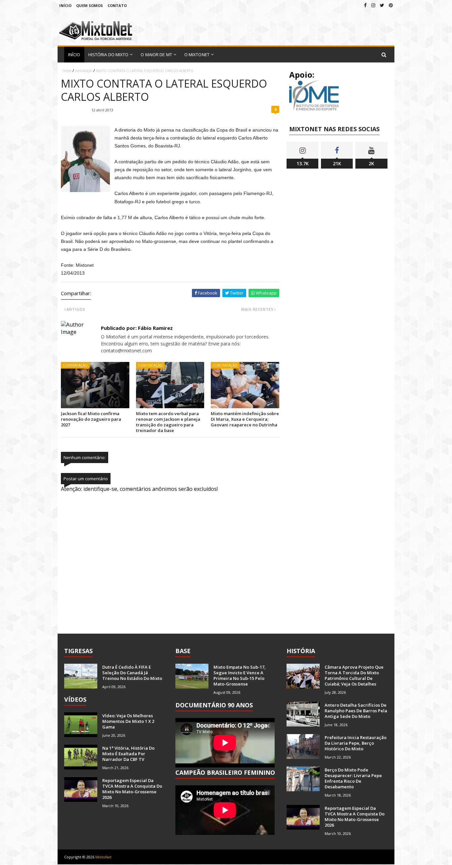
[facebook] (365, 5)
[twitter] (382, 5)
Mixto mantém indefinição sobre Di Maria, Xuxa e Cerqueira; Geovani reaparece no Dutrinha (245, 419)
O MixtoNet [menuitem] (196, 55)
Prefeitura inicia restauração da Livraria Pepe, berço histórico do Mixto (355, 743)
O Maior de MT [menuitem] (156, 55)
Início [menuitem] (74, 55)
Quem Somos (89, 5)
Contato (117, 5)
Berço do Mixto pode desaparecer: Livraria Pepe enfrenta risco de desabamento (353, 778)
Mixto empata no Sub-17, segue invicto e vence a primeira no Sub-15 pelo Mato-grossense (239, 675)
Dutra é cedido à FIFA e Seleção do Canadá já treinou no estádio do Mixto (132, 672)
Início (65, 5)
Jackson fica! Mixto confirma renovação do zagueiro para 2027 (91, 419)
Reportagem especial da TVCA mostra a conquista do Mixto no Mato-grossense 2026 (132, 788)
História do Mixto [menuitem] (108, 55)
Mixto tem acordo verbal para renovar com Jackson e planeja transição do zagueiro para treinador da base (168, 422)
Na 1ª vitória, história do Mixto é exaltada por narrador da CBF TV (128, 753)
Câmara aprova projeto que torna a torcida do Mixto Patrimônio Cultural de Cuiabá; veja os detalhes (354, 675)
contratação (83, 70)
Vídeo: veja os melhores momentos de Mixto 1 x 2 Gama (128, 721)
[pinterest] (390, 5)
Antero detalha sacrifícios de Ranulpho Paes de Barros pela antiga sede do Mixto (356, 710)
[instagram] (373, 5)
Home (67, 70)
